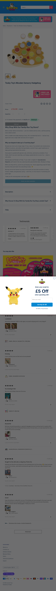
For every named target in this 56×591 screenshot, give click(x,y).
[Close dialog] (54, 278)
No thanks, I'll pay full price (42, 308)
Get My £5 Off (42, 304)
